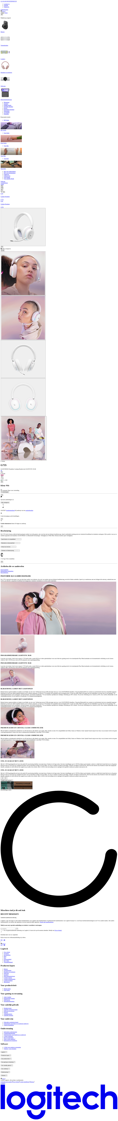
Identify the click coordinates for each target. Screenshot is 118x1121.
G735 (2, 199)
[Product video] (24, 438)
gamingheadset (29, 510)
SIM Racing (7, 1000)
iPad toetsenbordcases (9, 976)
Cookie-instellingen (25, 1082)
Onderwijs (6, 7)
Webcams (6, 973)
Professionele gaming (9, 998)
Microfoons (7, 982)
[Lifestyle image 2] (23, 318)
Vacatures (6, 953)
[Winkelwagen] (2, 192)
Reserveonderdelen (9, 1037)
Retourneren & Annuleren (10, 1040)
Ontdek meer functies (6, 780)
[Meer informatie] (2, 562)
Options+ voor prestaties (10, 1048)
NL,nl (3, 11)
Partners (6, 1012)
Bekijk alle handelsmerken (46, 922)
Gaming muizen (8, 977)
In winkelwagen (4, 492)
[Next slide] (5, 778)
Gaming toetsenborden (9, 979)
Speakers (6, 975)
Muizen (6, 969)
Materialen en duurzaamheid (7, 543)
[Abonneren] (17, 929)
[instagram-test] (1, 940)
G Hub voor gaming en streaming (12, 1047)
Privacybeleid (15, 1082)
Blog (5, 956)
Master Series (7, 988)
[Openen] (4, 192)
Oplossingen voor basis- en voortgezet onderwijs (16, 1023)
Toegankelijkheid (8, 962)
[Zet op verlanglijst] (2, 247)
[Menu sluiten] (2, 14)
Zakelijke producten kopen (10, 1009)
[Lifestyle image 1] (23, 273)
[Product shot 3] (23, 397)
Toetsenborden (7, 970)
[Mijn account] (2, 190)
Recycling (6, 960)
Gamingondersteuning (9, 1033)
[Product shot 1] (23, 227)
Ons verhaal (7, 952)
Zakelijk (6, 5)
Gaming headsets (8, 980)
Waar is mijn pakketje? (9, 1039)
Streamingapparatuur (9, 1001)
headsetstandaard (10, 510)
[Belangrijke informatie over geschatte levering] (2, 519)
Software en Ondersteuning (7, 550)
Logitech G (7, 4)
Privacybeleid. (58, 930)
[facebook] (4, 940)
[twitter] (3, 940)
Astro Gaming (7, 997)
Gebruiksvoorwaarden (6, 1082)
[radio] (1, 489)
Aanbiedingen (4, 183)
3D (3, 250)
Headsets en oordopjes (9, 972)
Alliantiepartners (8, 1014)
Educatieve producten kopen (11, 1022)
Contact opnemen (8, 1036)
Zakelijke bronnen (8, 1015)
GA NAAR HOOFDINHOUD (9, 1)
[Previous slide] (2, 778)
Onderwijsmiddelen (9, 1025)
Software (3, 181)
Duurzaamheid (7, 959)
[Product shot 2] (23, 359)
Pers (5, 958)
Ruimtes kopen (7, 1008)
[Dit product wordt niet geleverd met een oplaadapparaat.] (2, 482)
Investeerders (7, 955)
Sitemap (32, 1082)
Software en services (9, 1011)
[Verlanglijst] (2, 188)
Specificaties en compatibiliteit (8, 539)
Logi (2, 193)
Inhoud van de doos (5, 546)
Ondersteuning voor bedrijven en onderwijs (15, 1035)
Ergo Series (7, 990)
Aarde (2, 184)
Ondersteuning (4, 9)
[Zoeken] (2, 186)
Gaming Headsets (5, 196)
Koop (2, 12)
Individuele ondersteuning (10, 1032)
